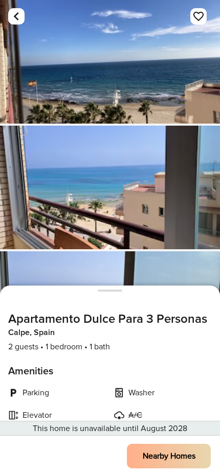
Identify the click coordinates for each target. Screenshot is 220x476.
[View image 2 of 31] (110, 187)
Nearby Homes (169, 456)
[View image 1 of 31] (110, 62)
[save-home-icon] (198, 16)
